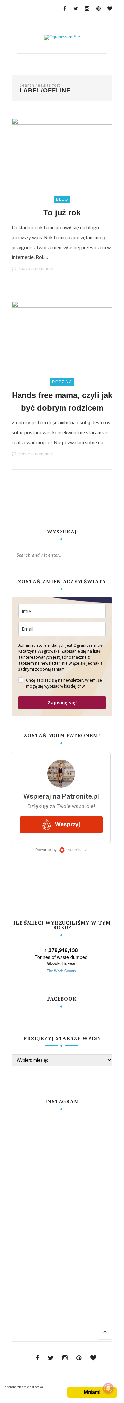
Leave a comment (36, 268)
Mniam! (92, 1392)
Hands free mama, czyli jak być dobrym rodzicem (62, 401)
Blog (62, 199)
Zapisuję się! (62, 703)
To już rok (62, 212)
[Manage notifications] (108, 1388)
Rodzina (62, 382)
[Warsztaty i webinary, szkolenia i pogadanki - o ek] (62, 1196)
